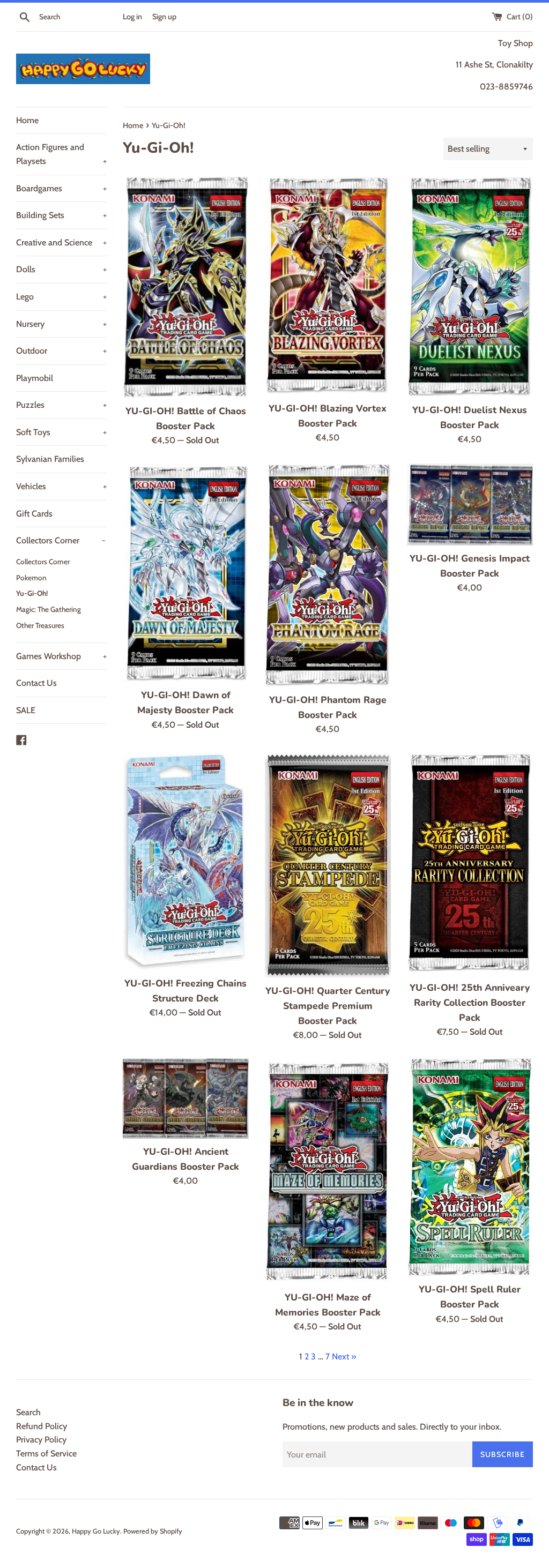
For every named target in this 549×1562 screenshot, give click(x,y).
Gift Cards (34, 514)
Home (27, 120)
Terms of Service (46, 1453)
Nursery (61, 324)
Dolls (61, 269)
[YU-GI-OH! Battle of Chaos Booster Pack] (186, 287)
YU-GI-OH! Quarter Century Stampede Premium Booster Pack (327, 1005)
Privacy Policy (41, 1439)
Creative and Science (61, 242)
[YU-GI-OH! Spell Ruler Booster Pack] (470, 1167)
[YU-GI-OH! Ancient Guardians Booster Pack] (186, 1098)
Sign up (164, 16)
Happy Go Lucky (96, 1531)
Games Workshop (61, 656)
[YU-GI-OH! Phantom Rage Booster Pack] (328, 575)
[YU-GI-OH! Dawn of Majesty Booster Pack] (186, 573)
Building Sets (61, 215)
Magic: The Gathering (48, 609)
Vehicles (61, 486)
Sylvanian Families (50, 459)
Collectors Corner (61, 540)
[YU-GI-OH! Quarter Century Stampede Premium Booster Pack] (328, 865)
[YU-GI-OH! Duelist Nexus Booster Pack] (470, 286)
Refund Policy (41, 1426)
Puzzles (61, 405)
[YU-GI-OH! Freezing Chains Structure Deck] (186, 861)
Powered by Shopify (152, 1531)
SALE (25, 710)
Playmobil (34, 378)
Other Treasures (40, 625)
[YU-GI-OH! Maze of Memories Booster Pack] (328, 1171)
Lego (61, 297)
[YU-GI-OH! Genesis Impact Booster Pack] (470, 504)
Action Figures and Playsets (61, 154)
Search (28, 1412)
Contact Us (36, 683)
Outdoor (61, 351)
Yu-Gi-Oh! (32, 593)
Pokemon (31, 577)
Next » (344, 1356)
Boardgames (61, 188)
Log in (132, 16)
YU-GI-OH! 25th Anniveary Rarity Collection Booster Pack (470, 1002)
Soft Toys (61, 432)
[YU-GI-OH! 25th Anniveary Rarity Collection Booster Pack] (470, 863)
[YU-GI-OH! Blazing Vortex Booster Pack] (328, 285)
